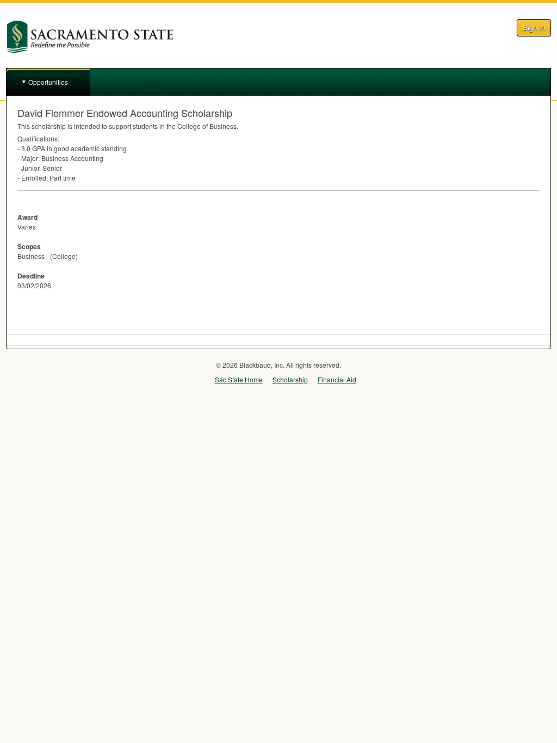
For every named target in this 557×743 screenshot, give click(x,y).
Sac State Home (239, 379)
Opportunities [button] (48, 81)
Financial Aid (337, 379)
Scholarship (290, 379)
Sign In (534, 27)
